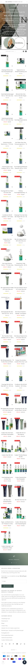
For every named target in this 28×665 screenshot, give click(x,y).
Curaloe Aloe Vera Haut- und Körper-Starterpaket (7, 433)
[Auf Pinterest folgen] (13, 644)
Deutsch (13, 649)
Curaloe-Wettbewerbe (7, 640)
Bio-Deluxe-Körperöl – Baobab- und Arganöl (20, 312)
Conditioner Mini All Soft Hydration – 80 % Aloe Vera (21, 385)
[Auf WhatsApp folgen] (2, 646)
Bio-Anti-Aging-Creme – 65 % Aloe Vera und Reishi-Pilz (21, 240)
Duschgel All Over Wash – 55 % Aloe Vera (7, 191)
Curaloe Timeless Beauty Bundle (21, 455)
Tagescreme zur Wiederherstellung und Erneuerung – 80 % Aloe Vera (21, 70)
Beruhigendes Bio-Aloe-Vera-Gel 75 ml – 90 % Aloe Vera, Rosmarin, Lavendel (7, 312)
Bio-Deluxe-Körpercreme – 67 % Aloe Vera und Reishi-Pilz (20, 336)
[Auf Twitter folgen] (6, 644)
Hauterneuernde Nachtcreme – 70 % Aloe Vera (7, 143)
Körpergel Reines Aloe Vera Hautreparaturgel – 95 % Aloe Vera (7, 70)
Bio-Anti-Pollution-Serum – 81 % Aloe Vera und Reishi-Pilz (20, 288)
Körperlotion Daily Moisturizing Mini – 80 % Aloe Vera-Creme (21, 264)
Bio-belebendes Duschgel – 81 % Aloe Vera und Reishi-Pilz (7, 409)
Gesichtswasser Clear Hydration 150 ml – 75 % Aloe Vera (7, 167)
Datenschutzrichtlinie (6, 637)
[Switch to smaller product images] (26, 51)
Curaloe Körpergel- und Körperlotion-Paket (7, 547)
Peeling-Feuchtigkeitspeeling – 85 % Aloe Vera (20, 191)
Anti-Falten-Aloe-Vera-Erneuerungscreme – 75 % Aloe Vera (21, 143)
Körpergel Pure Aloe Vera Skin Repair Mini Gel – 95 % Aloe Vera (20, 216)
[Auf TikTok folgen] (21, 644)
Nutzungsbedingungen (7, 635)
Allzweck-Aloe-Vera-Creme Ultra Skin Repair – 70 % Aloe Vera (20, 95)
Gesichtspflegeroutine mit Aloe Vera (7, 478)
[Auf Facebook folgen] (2, 644)
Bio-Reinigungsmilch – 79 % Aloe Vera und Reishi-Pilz (7, 361)
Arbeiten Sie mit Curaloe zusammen (10, 628)
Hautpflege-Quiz (5, 618)
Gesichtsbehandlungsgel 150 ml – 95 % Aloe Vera (7, 94)
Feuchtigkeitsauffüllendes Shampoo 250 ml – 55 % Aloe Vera (20, 167)
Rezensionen (4, 621)
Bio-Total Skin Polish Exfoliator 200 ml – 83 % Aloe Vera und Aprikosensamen (7, 336)
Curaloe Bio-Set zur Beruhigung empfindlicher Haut (21, 433)
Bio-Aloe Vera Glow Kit (20, 499)
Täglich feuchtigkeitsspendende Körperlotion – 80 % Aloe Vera (21, 119)
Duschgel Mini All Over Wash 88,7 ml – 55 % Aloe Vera (7, 385)
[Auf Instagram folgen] (9, 644)
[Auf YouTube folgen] (17, 644)
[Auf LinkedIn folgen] (24, 644)
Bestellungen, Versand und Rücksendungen (12, 630)
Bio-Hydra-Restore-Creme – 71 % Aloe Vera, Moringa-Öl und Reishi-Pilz (7, 264)
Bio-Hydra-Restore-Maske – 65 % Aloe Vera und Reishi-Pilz (7, 288)
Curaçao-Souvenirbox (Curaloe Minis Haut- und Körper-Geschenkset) (21, 361)
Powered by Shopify (20, 652)
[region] (14, 557)
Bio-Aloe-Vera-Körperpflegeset (7, 500)
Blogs (2, 623)
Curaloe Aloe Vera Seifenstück (7, 240)
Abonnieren (8, 586)
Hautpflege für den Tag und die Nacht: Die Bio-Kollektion (21, 409)
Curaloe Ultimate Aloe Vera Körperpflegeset (20, 522)
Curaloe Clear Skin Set (7, 455)
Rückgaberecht (5, 633)
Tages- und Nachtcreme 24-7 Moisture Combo (7, 522)
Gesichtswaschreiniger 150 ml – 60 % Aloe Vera (7, 119)
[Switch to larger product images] (23, 51)
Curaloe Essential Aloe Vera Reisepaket (20, 478)
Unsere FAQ (4, 625)
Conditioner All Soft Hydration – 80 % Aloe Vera (7, 216)
